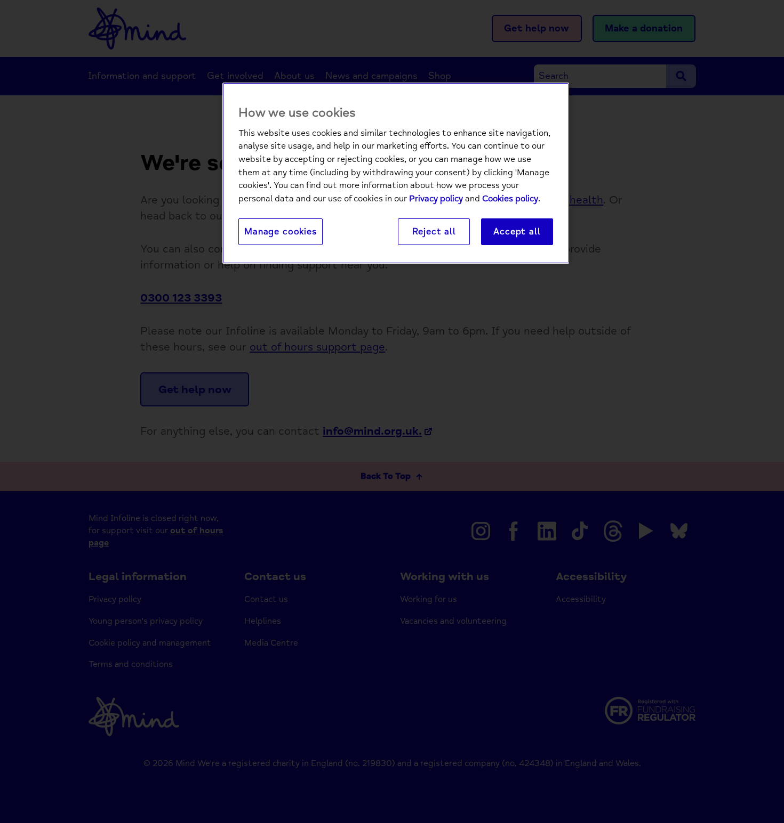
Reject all (434, 231)
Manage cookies (280, 231)
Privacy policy (436, 198)
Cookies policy (510, 198)
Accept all (516, 231)
